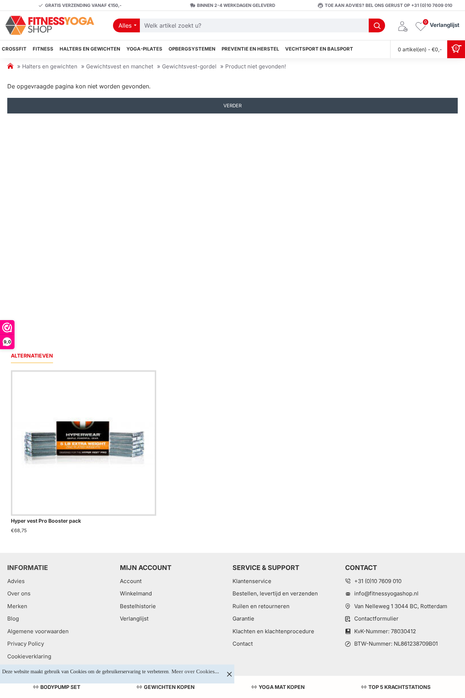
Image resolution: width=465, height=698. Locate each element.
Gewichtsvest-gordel (189, 66)
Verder (232, 105)
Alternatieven (32, 355)
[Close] (229, 674)
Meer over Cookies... (195, 671)
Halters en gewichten (49, 66)
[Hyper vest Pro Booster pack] (83, 443)
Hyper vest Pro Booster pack (46, 521)
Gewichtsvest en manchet (119, 66)
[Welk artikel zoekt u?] (377, 25)
